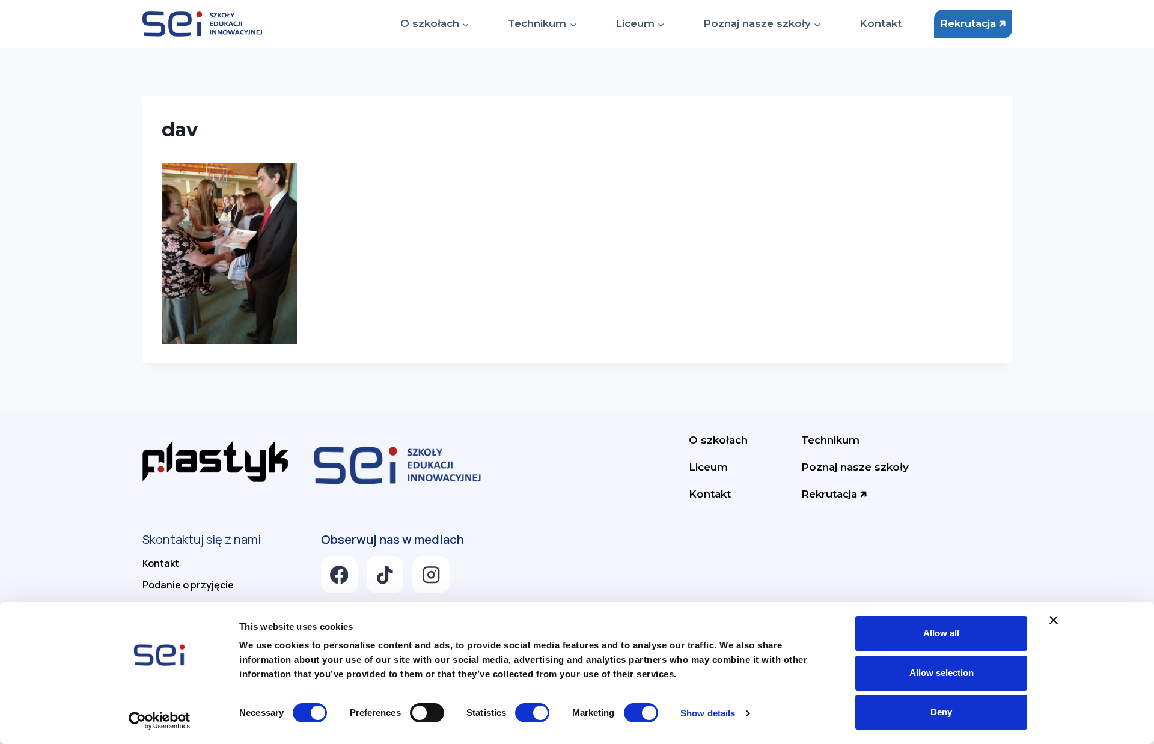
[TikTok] (385, 574)
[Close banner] (1053, 620)
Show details (707, 713)
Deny (941, 712)
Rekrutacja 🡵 (973, 23)
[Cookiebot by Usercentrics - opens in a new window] (159, 721)
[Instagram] (430, 574)
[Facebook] (339, 574)
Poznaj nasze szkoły (855, 467)
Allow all (941, 633)
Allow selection (941, 673)
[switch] (427, 712)
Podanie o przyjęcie (188, 584)
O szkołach (718, 440)
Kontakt (880, 23)
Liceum (708, 467)
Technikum (830, 440)
